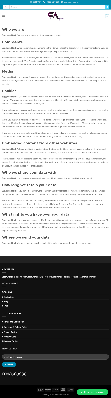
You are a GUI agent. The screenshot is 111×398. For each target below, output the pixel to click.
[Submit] (107, 7)
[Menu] (3, 16)
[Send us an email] (19, 374)
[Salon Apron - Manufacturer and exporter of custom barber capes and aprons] (55, 16)
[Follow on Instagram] (9, 374)
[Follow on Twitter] (14, 374)
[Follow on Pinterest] (24, 374)
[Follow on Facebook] (4, 374)
